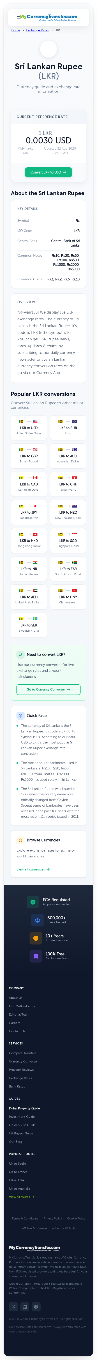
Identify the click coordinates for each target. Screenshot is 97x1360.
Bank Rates (17, 1086)
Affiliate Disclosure (34, 1228)
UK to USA (16, 1180)
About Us (15, 998)
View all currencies (30, 869)
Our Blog (15, 1141)
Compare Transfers (22, 1053)
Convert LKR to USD (45, 172)
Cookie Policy (76, 1218)
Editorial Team (19, 1014)
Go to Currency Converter (46, 689)
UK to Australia (19, 1188)
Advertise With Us (63, 1228)
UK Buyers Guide (21, 1133)
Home (15, 30)
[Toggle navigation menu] (18, 17)
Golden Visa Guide (22, 1125)
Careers (14, 1023)
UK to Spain (17, 1163)
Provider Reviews (21, 1069)
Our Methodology (22, 1006)
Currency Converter (23, 1061)
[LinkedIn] (24, 1306)
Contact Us (17, 1031)
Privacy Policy (53, 1218)
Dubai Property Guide (24, 1108)
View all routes (19, 1197)
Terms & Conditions (25, 1218)
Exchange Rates (37, 30)
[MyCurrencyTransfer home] (48, 17)
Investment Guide (22, 1116)
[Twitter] (13, 1306)
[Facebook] (36, 1306)
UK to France (18, 1172)
